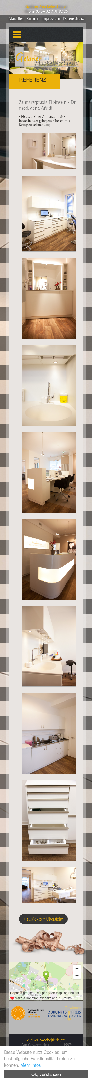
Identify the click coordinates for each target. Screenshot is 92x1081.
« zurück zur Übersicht (42, 919)
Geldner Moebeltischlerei (46, 6)
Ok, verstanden (46, 1074)
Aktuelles (16, 18)
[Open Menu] (14, 32)
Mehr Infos (30, 1065)
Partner (33, 18)
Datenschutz (73, 18)
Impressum (51, 18)
